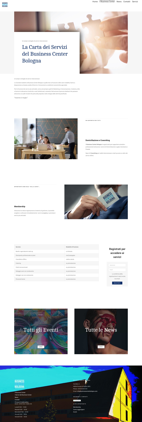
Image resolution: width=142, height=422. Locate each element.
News (16, 397)
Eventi (75, 412)
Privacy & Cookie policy (21, 402)
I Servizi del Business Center (23, 395)
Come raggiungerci (79, 410)
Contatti (17, 400)
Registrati (117, 283)
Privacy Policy (77, 400)
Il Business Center (20, 393)
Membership (77, 407)
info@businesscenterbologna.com (87, 391)
